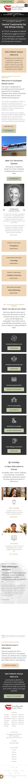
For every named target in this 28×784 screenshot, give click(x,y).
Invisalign (14, 260)
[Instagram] (14, 767)
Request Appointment (14, 389)
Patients (14, 756)
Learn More (13, 248)
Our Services (8, 130)
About (14, 752)
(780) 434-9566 (14, 743)
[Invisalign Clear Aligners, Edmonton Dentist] (14, 493)
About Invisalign (14, 508)
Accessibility (15, 770)
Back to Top (17, 773)
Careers (14, 759)
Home (14, 750)
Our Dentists (14, 178)
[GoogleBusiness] (16, 767)
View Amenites (14, 409)
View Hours (14, 348)
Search (22, 770)
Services (14, 754)
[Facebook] (11, 767)
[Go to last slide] (1, 15)
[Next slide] (27, 15)
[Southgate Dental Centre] (14, 8)
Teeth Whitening (14, 290)
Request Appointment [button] (21, 2)
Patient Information (14, 430)
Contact (14, 761)
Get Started (14, 544)
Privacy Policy (7, 770)
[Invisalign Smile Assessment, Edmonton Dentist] (14, 529)
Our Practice (8, 126)
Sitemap (10, 773)
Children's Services (14, 275)
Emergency (14, 246)
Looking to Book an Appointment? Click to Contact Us (14, 15)
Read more (13, 235)
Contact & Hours (10, 665)
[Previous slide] (4, 210)
